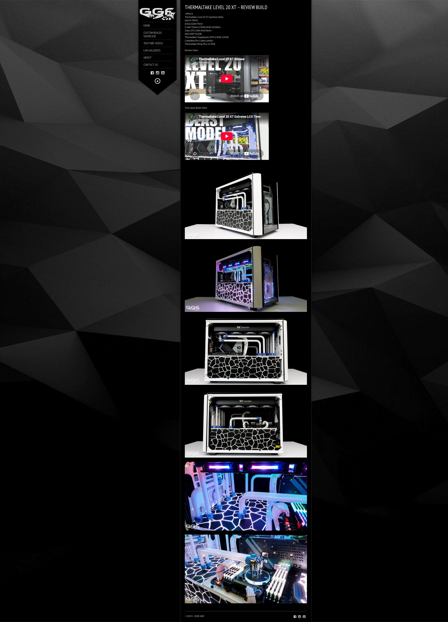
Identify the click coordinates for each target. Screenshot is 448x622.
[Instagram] (157, 72)
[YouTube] (162, 72)
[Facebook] (152, 72)
